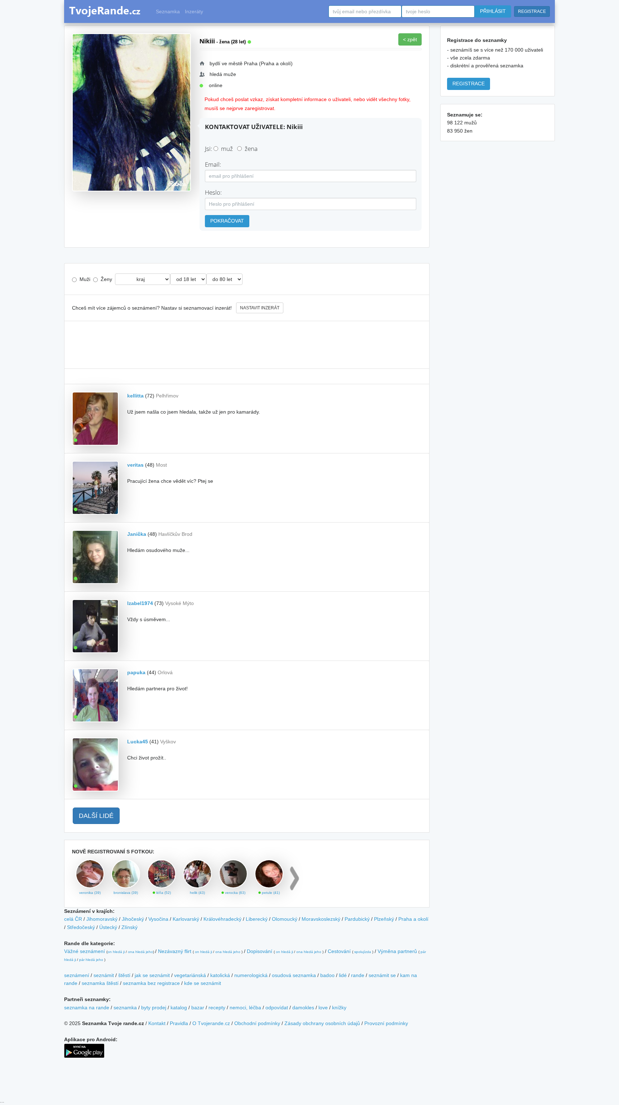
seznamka (125, 1007)
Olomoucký (284, 919)
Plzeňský (384, 919)
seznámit (103, 975)
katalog (179, 1007)
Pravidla (179, 1023)
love (323, 1007)
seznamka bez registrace (151, 983)
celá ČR (73, 919)
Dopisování (259, 951)
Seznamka (168, 11)
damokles (303, 1007)
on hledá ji (116, 952)
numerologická (251, 975)
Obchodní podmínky (257, 1023)
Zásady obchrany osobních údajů (322, 1023)
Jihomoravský (101, 919)
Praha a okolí (413, 919)
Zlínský (129, 927)
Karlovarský (186, 919)
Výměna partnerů (397, 951)
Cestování (339, 951)
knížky (339, 1007)
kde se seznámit (202, 983)
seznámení (76, 975)
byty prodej (153, 1007)
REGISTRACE (532, 11)
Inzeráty (194, 11)
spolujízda (362, 952)
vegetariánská (190, 975)
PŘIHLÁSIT (493, 11)
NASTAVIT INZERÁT (259, 307)
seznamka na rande (86, 1007)
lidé (343, 975)
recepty (216, 1007)
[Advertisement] (247, 345)
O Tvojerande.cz (211, 1023)
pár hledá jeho (91, 960)
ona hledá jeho (140, 952)
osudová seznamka (294, 975)
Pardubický (357, 919)
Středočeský (81, 927)
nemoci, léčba (245, 1007)
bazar (197, 1007)
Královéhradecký (222, 919)
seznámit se (382, 975)
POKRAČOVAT (227, 221)
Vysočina (158, 919)
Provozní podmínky (386, 1023)
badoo (327, 975)
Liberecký (257, 919)
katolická (220, 975)
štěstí (124, 975)
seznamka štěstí (100, 983)
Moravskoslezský (321, 919)
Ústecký (108, 927)
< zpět (410, 39)
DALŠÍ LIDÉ (96, 815)
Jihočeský (133, 919)
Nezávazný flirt (174, 951)
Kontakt (156, 1023)
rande (357, 975)
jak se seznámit (152, 975)
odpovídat (276, 1007)
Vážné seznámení (84, 951)
